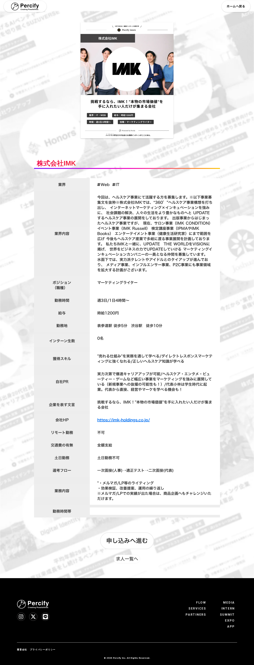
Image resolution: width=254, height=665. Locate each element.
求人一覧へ (127, 558)
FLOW (201, 602)
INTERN (228, 608)
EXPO (230, 620)
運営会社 (22, 649)
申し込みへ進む (127, 540)
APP (231, 626)
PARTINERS (196, 614)
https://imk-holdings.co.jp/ (123, 419)
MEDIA (229, 602)
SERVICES (197, 608)
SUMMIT (227, 614)
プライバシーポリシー (43, 649)
